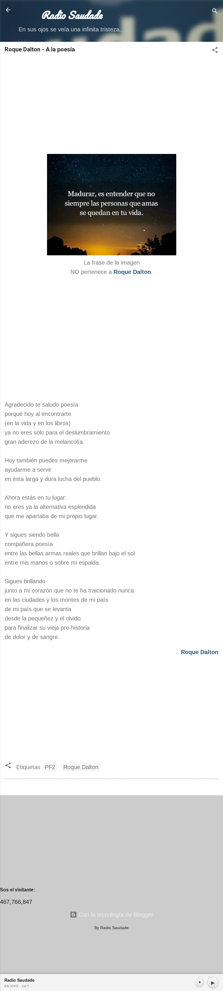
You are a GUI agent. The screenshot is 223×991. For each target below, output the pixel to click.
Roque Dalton (80, 767)
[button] (214, 50)
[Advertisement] (111, 104)
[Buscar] (214, 12)
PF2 (50, 767)
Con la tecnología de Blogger (115, 914)
